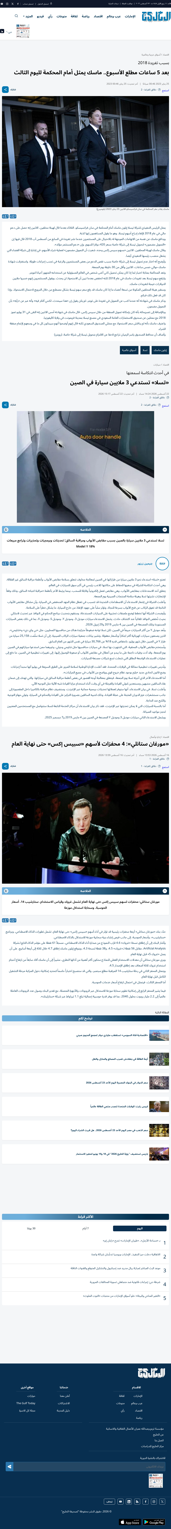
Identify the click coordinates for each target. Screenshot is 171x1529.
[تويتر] (12, 4)
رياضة (86, 16)
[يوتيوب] (2, 4)
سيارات (156, 364)
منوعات (62, 16)
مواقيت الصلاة (127, 3)
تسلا (145, 350)
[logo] (156, 16)
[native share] (5, 89)
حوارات (31, 1396)
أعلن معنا (65, 1396)
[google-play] (154, 1523)
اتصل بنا (159, 1440)
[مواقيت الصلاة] (2, 32)
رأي (50, 16)
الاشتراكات (64, 1403)
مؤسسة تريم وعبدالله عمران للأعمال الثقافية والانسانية (135, 1429)
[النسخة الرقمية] (23, 32)
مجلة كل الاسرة (27, 1410)
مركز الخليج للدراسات (152, 1446)
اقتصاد (98, 16)
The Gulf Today (25, 1403)
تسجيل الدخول (43, 4)
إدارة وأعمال (155, 737)
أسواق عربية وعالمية (151, 54)
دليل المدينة (63, 1410)
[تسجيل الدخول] (51, 4)
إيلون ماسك (160, 350)
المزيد (29, 16)
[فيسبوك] (18, 4)
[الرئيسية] (151, 1377)
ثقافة (74, 16)
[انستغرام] (7, 4)
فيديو (40, 16)
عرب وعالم (114, 16)
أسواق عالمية (129, 350)
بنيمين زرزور (145, 564)
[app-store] (130, 1523)
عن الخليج (158, 1434)
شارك (13, 89)
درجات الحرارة (114, 3)
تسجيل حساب (28, 4)
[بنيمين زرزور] (162, 563)
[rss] (137, 1501)
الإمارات (130, 16)
